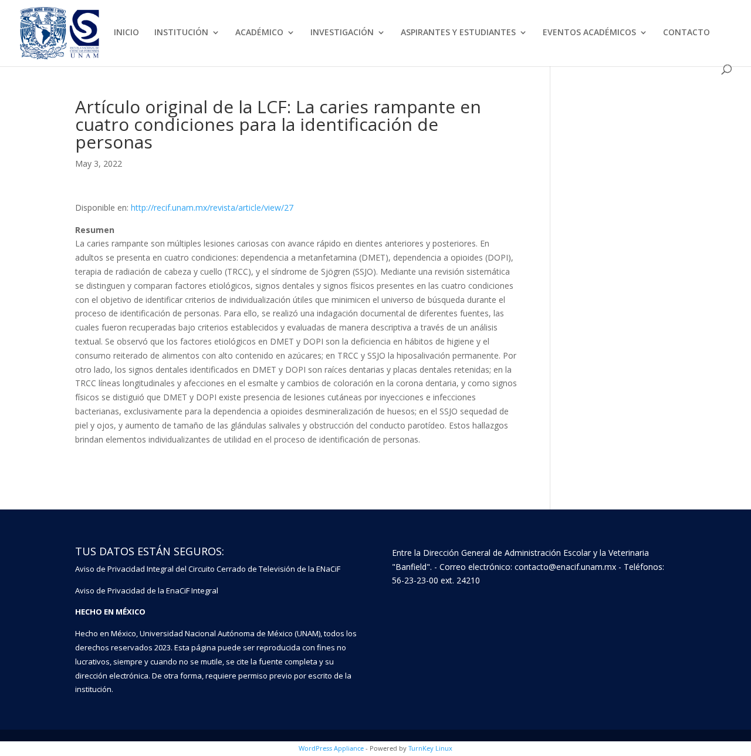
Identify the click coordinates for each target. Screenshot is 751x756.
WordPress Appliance (331, 748)
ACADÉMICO (259, 33)
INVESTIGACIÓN (342, 33)
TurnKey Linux (430, 748)
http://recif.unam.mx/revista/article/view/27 (212, 207)
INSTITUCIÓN (181, 33)
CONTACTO (686, 33)
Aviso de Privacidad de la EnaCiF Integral (146, 590)
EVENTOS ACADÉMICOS (589, 33)
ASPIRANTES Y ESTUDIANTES (458, 33)
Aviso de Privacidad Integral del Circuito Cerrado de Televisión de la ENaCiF (207, 568)
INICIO (126, 33)
